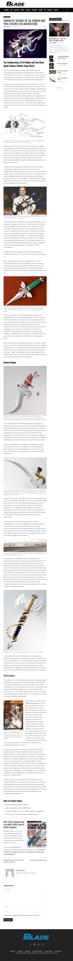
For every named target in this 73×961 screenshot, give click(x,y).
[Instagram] (34, 944)
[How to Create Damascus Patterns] (52, 72)
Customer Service (38, 951)
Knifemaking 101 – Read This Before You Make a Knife (57, 39)
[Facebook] (30, 944)
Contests (56, 10)
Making (22, 10)
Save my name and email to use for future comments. (22, 915)
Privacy (55, 953)
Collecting (28, 10)
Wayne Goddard (53, 42)
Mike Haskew (7, 26)
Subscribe (20, 951)
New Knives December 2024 (38, 860)
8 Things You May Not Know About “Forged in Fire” (63, 57)
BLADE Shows (16, 10)
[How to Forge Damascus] (52, 66)
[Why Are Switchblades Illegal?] (52, 79)
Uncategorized (12, 14)
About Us (12, 951)
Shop (11, 10)
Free (45, 10)
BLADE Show (49, 951)
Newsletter (49, 10)
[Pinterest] (38, 944)
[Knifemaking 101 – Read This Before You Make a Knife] (59, 29)
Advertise (27, 951)
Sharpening (34, 10)
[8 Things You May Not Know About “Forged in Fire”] (52, 59)
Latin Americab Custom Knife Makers (18, 808)
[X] (42, 944)
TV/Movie (40, 10)
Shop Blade (58, 951)
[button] (67, 10)
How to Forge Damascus (63, 63)
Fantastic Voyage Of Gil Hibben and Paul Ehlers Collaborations (24, 22)
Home (5, 14)
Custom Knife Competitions (33, 811)
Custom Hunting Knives (29, 814)
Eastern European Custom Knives (16, 805)
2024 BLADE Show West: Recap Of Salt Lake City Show (14, 861)
